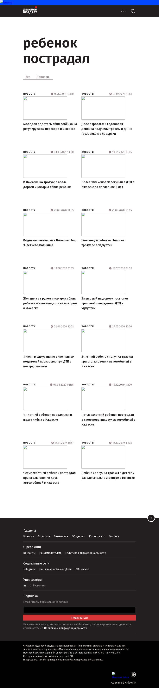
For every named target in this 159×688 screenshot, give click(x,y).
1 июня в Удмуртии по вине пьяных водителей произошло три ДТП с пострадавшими (48, 361)
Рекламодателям (50, 553)
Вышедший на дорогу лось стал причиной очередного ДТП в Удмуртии (104, 303)
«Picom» (130, 682)
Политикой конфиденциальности (65, 628)
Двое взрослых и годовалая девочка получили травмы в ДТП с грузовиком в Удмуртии (106, 129)
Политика (44, 536)
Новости (29, 93)
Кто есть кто (97, 536)
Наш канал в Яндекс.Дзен (55, 569)
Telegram (29, 569)
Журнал (114, 536)
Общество (78, 536)
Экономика (61, 536)
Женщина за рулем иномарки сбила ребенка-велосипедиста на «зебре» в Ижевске (50, 303)
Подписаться (79, 617)
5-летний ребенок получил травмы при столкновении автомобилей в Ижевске (107, 361)
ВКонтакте (82, 569)
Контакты (29, 553)
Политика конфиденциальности (85, 553)
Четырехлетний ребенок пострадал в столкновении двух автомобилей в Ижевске (108, 419)
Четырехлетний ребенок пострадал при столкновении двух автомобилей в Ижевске (49, 477)
